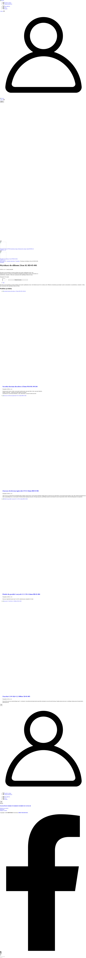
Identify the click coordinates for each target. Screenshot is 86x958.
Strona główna (3, 261)
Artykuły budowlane (11, 261)
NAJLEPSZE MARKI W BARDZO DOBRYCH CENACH (15, 806)
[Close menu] (1, 705)
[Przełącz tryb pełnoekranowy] (1, 956)
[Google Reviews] (1, 952)
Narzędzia (18, 261)
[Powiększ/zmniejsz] (0, 956)
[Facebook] (43, 950)
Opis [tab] (3, 282)
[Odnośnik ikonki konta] (43, 97)
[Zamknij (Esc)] (4, 956)
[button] (43, 808)
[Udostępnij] (3, 956)
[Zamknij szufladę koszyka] (1, 802)
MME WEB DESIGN (23, 812)
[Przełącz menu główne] (2, 102)
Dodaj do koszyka (18, 279)
